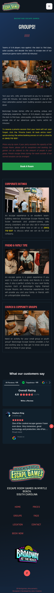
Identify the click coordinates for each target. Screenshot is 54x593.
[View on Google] (8, 414)
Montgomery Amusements (27, 588)
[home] (11, 6)
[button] (49, 6)
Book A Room (27, 166)
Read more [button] (17, 432)
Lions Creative (36, 591)
